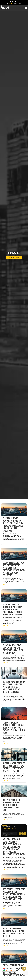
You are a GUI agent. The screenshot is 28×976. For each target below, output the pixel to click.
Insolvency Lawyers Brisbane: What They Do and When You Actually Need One (13, 932)
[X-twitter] (12, 1)
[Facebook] (10, 1)
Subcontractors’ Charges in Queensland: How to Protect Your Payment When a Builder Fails (14, 727)
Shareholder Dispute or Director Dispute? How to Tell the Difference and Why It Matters (14, 767)
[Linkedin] (17, 1)
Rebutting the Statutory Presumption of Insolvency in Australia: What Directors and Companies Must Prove (14, 894)
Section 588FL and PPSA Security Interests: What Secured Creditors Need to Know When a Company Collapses (14, 569)
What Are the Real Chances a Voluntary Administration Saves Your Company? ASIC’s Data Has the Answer (13, 609)
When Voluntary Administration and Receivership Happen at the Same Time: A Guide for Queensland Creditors (13, 524)
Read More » (5, 543)
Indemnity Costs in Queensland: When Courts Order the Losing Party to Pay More (11, 805)
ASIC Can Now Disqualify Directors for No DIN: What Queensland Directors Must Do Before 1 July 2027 (14, 686)
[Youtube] (15, 1)
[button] (25, 7)
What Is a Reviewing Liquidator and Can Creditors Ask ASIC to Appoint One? (13, 649)
